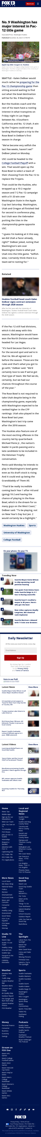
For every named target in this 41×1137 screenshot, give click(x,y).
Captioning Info (7, 852)
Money (5, 1022)
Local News (6, 881)
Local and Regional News (23, 811)
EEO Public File (7, 857)
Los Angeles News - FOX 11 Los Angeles (24, 865)
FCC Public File (7, 854)
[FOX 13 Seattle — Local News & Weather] (8, 3)
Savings (4, 1036)
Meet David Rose (25, 949)
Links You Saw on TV (8, 825)
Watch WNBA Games (7, 1092)
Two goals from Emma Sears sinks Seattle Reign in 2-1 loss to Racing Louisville (27, 592)
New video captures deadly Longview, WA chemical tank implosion (26, 612)
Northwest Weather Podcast (25, 1036)
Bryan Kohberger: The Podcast (25, 1041)
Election (5, 892)
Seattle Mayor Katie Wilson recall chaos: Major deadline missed (14, 692)
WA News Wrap (7, 884)
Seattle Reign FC (25, 989)
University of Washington (17, 532)
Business (5, 1031)
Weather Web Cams (7, 974)
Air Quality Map (7, 993)
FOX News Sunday (6, 924)
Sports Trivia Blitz (25, 1009)
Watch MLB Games (6, 1064)
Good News (6, 916)
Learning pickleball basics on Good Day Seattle (12, 749)
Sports (32, 525)
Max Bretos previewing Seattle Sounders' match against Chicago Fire (14, 770)
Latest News (8, 687)
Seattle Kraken (24, 986)
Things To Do (24, 904)
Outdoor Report (24, 916)
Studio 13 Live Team (7, 944)
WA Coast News (25, 854)
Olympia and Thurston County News (25, 842)
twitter (29, 1109)
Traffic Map (6, 978)
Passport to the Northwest (7, 956)
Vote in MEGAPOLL (23, 892)
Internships (6, 839)
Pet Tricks (22, 896)
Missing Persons (25, 957)
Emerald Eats (7, 950)
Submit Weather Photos (25, 910)
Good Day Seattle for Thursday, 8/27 (13, 790)
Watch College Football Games (8, 1059)
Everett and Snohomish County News (24, 835)
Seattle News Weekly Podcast (24, 1026)
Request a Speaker (5, 843)
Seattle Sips (6, 953)
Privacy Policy (23, 668)
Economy (5, 1033)
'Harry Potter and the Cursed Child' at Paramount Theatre (12, 759)
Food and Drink (7, 897)
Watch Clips (6, 940)
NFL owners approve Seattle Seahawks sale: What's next (12, 779)
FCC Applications (8, 860)
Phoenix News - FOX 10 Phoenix (24, 871)
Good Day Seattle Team (25, 888)
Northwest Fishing (23, 1015)
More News (8, 878)
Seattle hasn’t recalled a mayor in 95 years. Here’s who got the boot (25, 602)
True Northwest (24, 906)
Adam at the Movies (23, 900)
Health (4, 908)
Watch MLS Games (6, 1097)
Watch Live (30, 4)
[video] (33, 750)
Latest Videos (9, 744)
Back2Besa (23, 924)
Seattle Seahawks (25, 973)
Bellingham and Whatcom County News (25, 849)
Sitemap (5, 928)
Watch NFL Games (6, 1054)
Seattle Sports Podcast (24, 1031)
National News (7, 887)
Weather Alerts (7, 986)
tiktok (20, 1109)
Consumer (5, 905)
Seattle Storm (24, 984)
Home (5, 808)
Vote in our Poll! (10, 679)
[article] (20, 286)
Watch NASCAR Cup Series (7, 1069)
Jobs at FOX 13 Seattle (7, 836)
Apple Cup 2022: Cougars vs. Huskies (15, 65)
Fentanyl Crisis (24, 960)
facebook (16, 1109)
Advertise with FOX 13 (7, 848)
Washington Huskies (20, 35)
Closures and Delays (6, 989)
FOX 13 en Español (5, 919)
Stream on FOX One (7, 1049)
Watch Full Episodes (22, 946)
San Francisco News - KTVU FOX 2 (24, 858)
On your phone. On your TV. (15, 551)
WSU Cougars (24, 996)
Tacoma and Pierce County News (24, 828)
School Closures (25, 914)
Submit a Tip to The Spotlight (24, 963)
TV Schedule (6, 829)
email (33, 1109)
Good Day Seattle (24, 879)
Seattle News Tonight (23, 818)
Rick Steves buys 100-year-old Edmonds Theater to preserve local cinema (12, 723)
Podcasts (23, 1022)
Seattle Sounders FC (25, 980)
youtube (7, 1109)
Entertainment (7, 895)
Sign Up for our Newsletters (7, 818)
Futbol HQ (22, 1011)
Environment (6, 913)
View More (33, 687)
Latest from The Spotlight (25, 941)
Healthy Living (7, 910)
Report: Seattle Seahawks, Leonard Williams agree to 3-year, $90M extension (12, 733)
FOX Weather (7, 1008)
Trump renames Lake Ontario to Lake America (13, 712)
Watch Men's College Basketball (6, 1079)
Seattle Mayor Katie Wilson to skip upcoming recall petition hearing (26, 582)
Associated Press (7, 35)
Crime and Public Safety (25, 953)
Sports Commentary (23, 1005)
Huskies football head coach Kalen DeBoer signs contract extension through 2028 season (19, 302)
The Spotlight (23, 935)
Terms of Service (22, 670)
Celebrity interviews (5, 961)
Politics (4, 889)
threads (25, 1109)
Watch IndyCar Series (7, 1073)
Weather (6, 970)
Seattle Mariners (25, 976)
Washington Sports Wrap (23, 1000)
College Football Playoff (15, 163)
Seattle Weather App (8, 982)
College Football (12, 539)
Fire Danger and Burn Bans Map (8, 1000)
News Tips (6, 811)
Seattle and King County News (25, 823)
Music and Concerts (5, 901)
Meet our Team (7, 822)
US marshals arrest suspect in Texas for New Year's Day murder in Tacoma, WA (14, 703)
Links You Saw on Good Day (25, 920)
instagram (12, 1109)
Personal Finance (8, 1025)
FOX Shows (6, 832)
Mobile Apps (6, 814)
